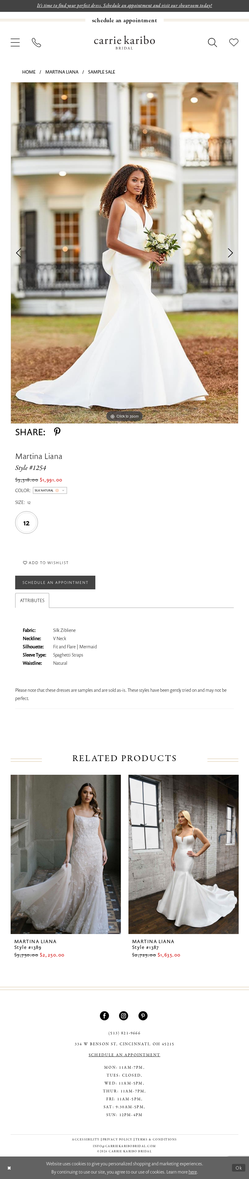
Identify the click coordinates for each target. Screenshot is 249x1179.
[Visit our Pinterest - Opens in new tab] (143, 1015)
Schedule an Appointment (55, 582)
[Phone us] (36, 42)
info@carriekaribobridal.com (124, 1146)
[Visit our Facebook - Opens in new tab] (105, 1015)
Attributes (32, 600)
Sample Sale (101, 72)
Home (29, 72)
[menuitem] (124, 20)
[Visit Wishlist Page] (233, 42)
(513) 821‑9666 (124, 1033)
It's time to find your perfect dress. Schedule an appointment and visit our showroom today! (124, 5)
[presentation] (66, 854)
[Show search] (212, 42)
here (193, 1172)
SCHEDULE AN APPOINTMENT (124, 1055)
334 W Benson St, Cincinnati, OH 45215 (124, 1044)
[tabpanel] (124, 252)
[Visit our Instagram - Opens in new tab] (124, 1015)
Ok (239, 1167)
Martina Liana (61, 72)
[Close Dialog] (9, 1167)
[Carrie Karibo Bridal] (124, 42)
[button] (15, 42)
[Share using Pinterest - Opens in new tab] (57, 431)
